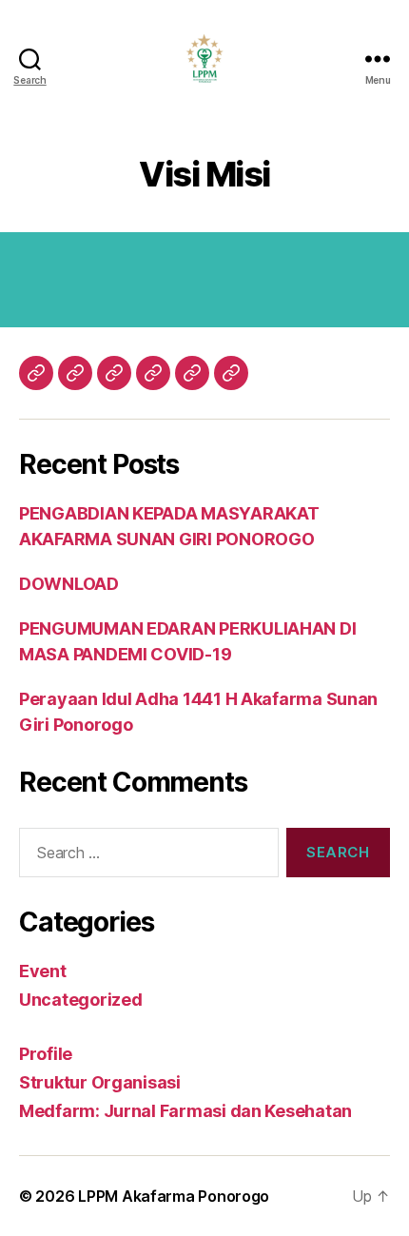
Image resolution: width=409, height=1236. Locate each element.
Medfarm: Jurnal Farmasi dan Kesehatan (185, 1111)
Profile (45, 1054)
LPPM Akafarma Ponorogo (173, 1196)
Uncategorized (81, 1000)
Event (43, 971)
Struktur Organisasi (100, 1082)
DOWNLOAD (69, 584)
